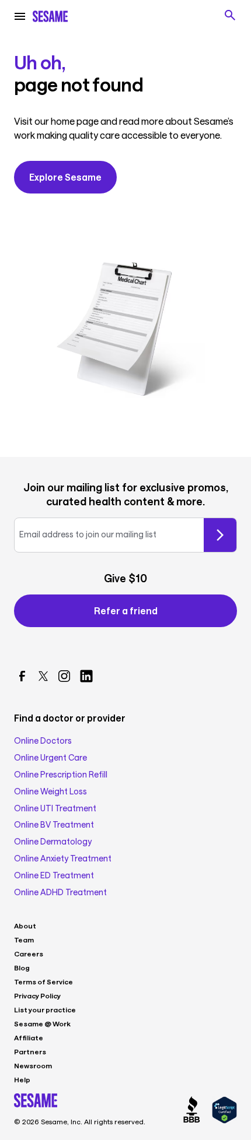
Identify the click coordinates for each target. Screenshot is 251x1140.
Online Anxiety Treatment (62, 858)
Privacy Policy (37, 995)
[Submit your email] (220, 535)
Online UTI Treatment (55, 808)
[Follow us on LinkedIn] (86, 676)
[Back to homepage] (50, 16)
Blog (22, 967)
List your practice (45, 1009)
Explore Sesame (65, 176)
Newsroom (33, 1065)
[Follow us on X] (43, 676)
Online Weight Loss (50, 791)
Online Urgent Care (50, 758)
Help (22, 1079)
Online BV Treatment (54, 825)
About (25, 925)
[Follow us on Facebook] (22, 676)
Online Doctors (43, 741)
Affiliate (28, 1037)
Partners (30, 1051)
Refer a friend (126, 610)
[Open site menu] (20, 16)
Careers (28, 953)
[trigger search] (230, 15)
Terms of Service (43, 981)
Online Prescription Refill (60, 774)
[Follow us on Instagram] (64, 676)
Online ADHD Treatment (60, 892)
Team (24, 939)
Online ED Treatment (54, 875)
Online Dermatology (53, 842)
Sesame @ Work (42, 1023)
